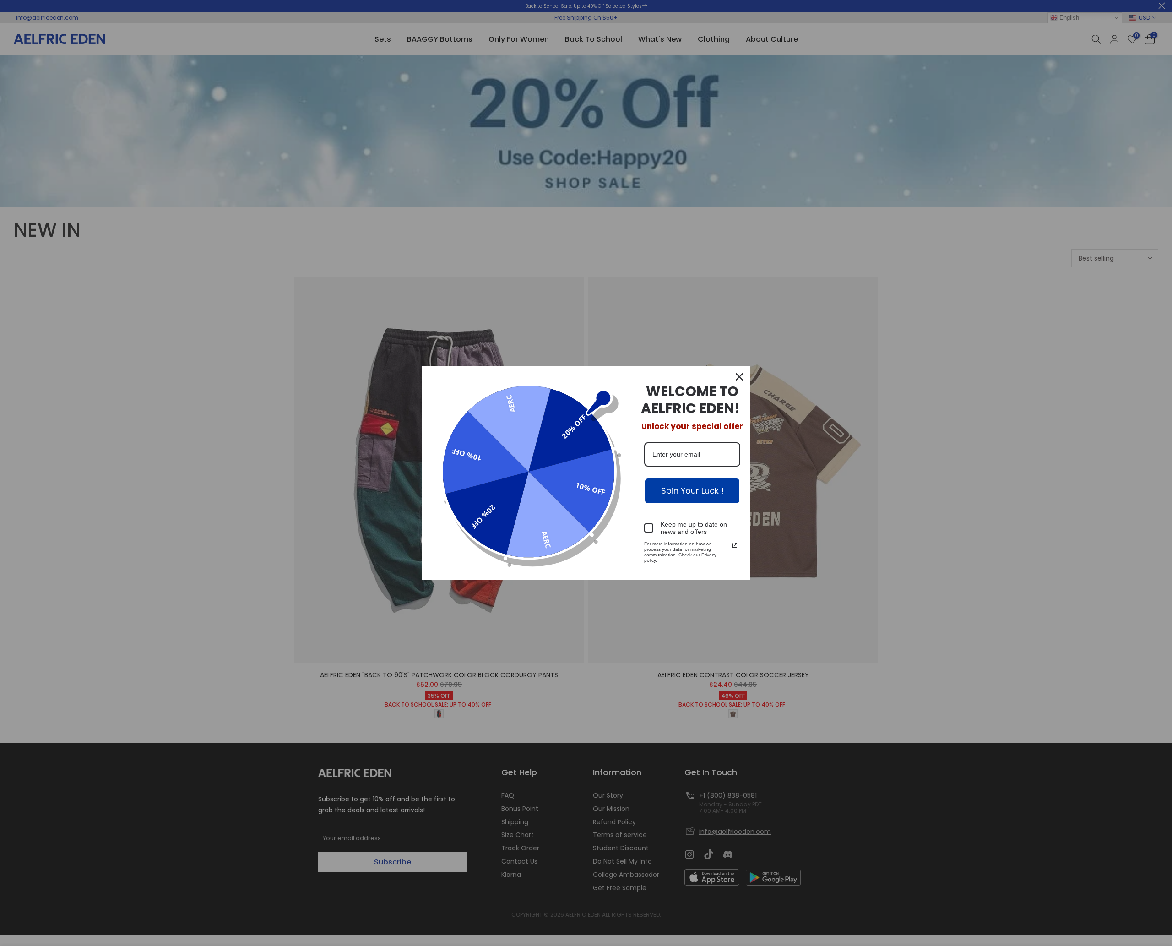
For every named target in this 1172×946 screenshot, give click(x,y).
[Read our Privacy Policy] (734, 545)
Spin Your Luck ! (692, 490)
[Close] (739, 377)
